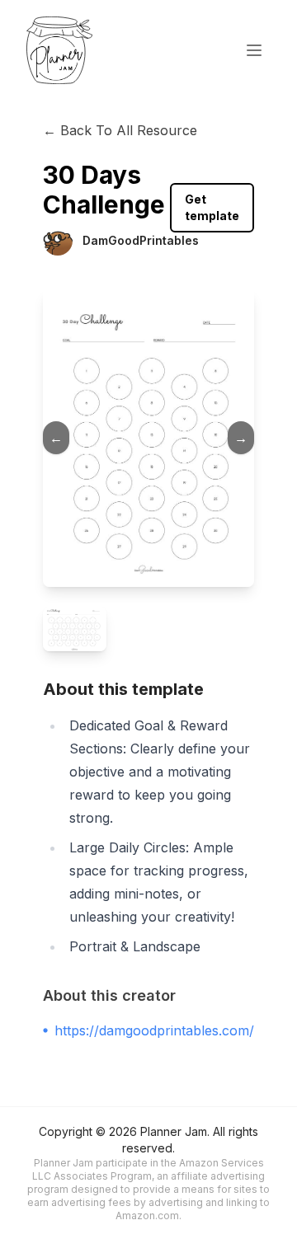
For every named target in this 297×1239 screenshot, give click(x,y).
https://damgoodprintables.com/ (154, 1030)
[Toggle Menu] (254, 50)
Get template (212, 207)
